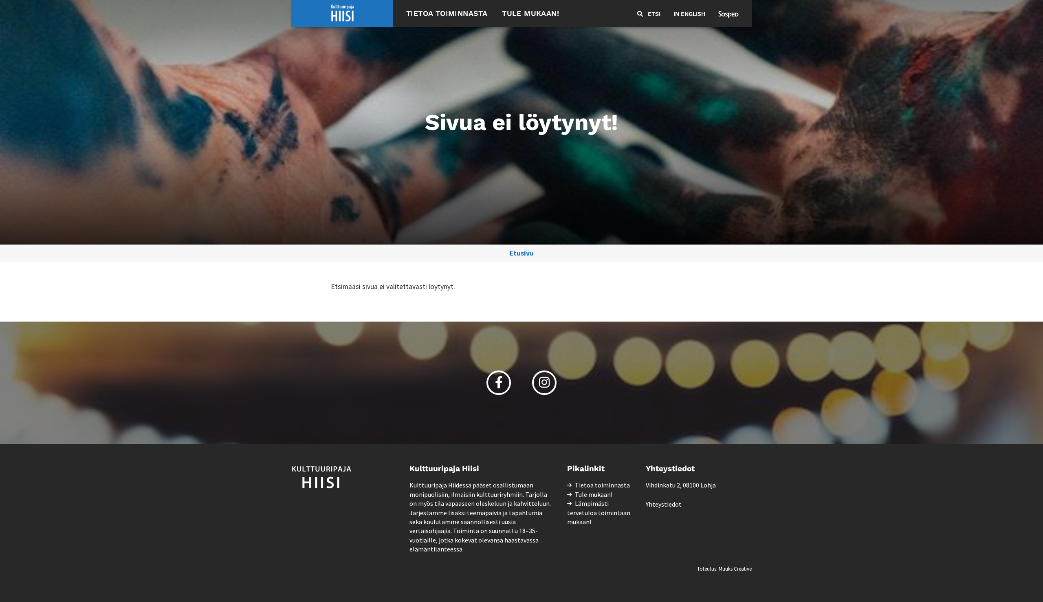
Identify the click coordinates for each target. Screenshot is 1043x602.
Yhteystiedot (664, 504)
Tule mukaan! (530, 13)
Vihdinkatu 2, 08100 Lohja (681, 485)
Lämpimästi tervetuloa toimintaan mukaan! (598, 512)
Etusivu (522, 253)
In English (689, 14)
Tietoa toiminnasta (446, 13)
